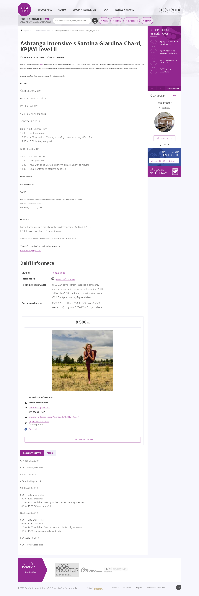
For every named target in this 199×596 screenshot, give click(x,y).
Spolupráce (126, 588)
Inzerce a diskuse (124, 9)
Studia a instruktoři (84, 9)
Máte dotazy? (158, 171)
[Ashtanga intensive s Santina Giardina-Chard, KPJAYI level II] (83, 360)
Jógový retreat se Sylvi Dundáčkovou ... (165, 52)
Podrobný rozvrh (32, 452)
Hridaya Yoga (58, 272)
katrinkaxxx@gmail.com (39, 407)
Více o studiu (163, 138)
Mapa (50, 452)
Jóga (105, 9)
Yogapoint (27, 30)
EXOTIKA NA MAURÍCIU (161, 70)
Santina (41, 64)
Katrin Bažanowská (65, 279)
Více (174, 96)
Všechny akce (173, 88)
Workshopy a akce (43, 30)
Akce (105, 21)
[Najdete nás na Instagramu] (173, 10)
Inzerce (115, 588)
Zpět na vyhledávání (83, 440)
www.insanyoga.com (30, 250)
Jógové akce (45, 9)
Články (62, 9)
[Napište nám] (179, 10)
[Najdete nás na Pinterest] (167, 10)
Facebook (33, 429)
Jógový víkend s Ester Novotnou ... (165, 42)
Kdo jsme (138, 588)
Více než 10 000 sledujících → (164, 161)
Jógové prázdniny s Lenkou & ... (164, 61)
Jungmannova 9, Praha (39, 421)
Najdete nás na (170, 154)
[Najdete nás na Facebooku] (161, 10)
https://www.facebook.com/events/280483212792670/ (54, 416)
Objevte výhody (31, 572)
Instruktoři (133, 21)
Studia (118, 21)
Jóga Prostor (165, 102)
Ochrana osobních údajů (156, 588)
